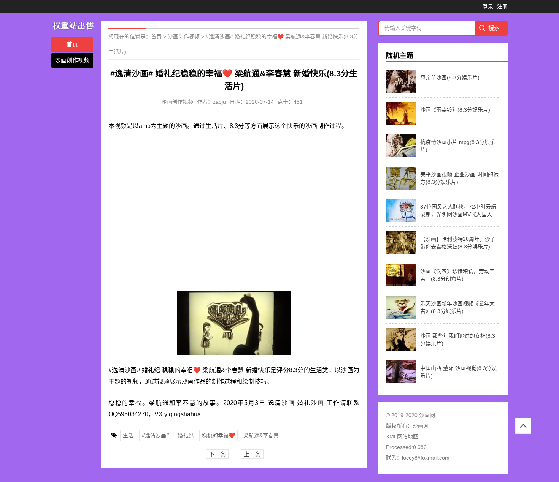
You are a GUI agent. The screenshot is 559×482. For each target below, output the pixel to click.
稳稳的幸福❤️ (218, 435)
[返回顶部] (523, 426)
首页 (72, 44)
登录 (488, 6)
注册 (502, 6)
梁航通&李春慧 (261, 435)
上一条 (252, 454)
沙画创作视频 (72, 60)
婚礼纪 (186, 435)
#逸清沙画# (155, 435)
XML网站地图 (402, 436)
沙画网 (421, 426)
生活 (128, 435)
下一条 (217, 454)
